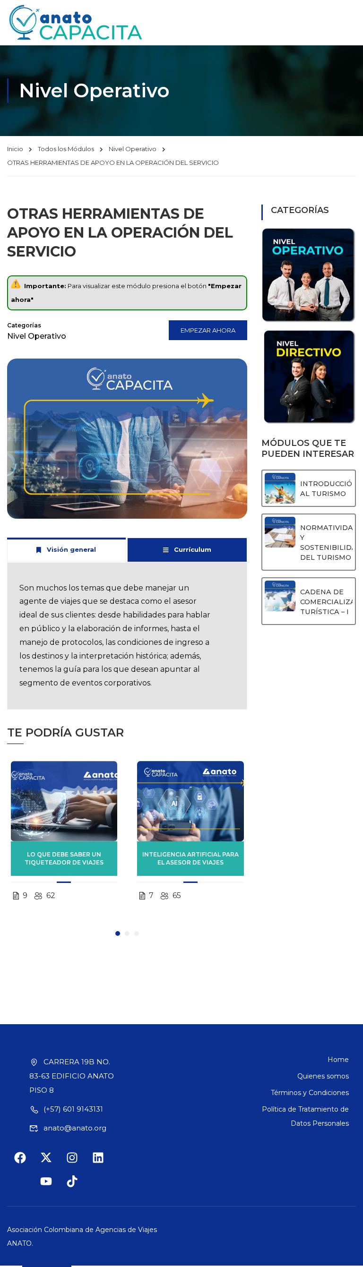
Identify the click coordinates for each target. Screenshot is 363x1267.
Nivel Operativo (132, 149)
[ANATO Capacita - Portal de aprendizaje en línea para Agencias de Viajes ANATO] (76, 22)
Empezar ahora (208, 330)
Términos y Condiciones (310, 1092)
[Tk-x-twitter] (52, 1163)
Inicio (15, 149)
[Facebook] (26, 1163)
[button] (117, 933)
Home (338, 1059)
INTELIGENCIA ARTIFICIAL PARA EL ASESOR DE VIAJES (190, 858)
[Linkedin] (104, 1163)
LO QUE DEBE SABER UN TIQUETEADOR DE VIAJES (64, 858)
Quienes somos (323, 1076)
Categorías (24, 325)
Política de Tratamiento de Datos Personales (305, 1116)
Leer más (63, 800)
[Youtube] (52, 1187)
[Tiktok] (78, 1187)
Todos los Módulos (66, 149)
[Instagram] (78, 1163)
